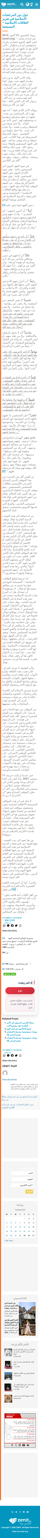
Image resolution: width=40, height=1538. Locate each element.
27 (15, 1235)
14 (20, 1227)
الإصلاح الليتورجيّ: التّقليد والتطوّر (24, 1373)
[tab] (12, 1416)
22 (24, 1231)
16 (29, 1227)
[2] (3, 471)
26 (11, 1235)
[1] (3, 205)
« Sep (6, 1241)
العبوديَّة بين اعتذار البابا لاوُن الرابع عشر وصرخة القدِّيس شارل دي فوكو (24, 1352)
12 (11, 1227)
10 (33, 1223)
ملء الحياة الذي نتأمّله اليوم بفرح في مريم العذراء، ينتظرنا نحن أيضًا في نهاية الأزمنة (11, 1308)
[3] (14, 889)
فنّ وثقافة (8, 922)
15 (24, 1227)
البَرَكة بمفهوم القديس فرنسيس (24, 1396)
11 (7, 1227)
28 (20, 1235)
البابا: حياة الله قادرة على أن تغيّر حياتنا (24, 1363)
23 (29, 1231)
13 (15, 1227)
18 (7, 1231)
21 (20, 1231)
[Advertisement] (20, 1138)
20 (15, 1231)
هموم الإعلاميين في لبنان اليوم (19, 1029)
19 (11, 1231)
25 (7, 1235)
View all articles (9, 1079)
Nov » (11, 1241)
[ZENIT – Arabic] (11, 4)
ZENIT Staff (10, 920)
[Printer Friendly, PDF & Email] (10, 974)
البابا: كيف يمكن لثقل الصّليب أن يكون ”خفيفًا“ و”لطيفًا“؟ (24, 1386)
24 (33, 1231)
